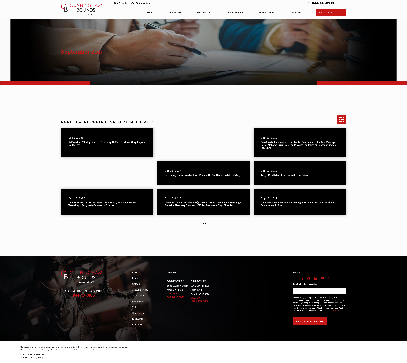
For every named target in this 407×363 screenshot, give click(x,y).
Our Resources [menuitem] (266, 12)
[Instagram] (308, 278)
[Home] (81, 9)
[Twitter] (329, 278)
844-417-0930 (323, 3)
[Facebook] (294, 278)
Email (296, 290)
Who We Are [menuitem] (174, 12)
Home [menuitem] (150, 12)
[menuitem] (24, 357)
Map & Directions (176, 296)
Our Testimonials (140, 3)
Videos (135, 307)
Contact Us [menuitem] (295, 12)
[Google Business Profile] (315, 278)
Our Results (120, 3)
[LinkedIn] (301, 278)
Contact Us (138, 313)
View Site (172, 293)
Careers (136, 284)
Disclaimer (137, 318)
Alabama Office (140, 289)
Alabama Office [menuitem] (204, 12)
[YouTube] (322, 278)
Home (135, 278)
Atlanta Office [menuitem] (235, 12)
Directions (137, 324)
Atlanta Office (139, 295)
